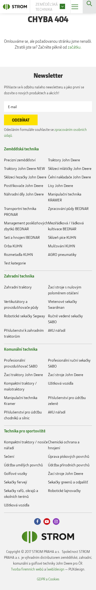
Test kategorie (15, 262)
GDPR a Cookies (48, 579)
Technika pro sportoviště (24, 430)
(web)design (55, 569)
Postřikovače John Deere (23, 185)
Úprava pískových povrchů (68, 456)
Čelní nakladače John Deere (69, 176)
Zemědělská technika (21, 148)
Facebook (37, 521)
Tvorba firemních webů (27, 569)
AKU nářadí (56, 330)
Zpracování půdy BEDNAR (68, 208)
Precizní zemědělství (19, 159)
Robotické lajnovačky (64, 490)
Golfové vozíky (15, 473)
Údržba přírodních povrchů (69, 464)
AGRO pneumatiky (62, 254)
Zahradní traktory (18, 287)
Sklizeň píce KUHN (62, 237)
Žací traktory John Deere (23, 374)
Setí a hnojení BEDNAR (22, 237)
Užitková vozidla (60, 383)
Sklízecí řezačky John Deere (25, 176)
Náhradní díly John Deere (24, 194)
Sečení (9, 456)
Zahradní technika (19, 276)
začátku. (75, 47)
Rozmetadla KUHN (18, 254)
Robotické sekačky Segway (24, 315)
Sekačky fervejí (15, 481)
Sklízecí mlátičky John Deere (69, 168)
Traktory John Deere (64, 159)
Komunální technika (20, 349)
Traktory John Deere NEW (24, 168)
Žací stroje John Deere (65, 374)
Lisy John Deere (60, 185)
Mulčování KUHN (61, 245)
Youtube (46, 521)
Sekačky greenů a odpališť (68, 481)
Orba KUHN (13, 245)
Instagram (56, 521)
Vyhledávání (89, 6)
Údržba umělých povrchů (23, 464)
